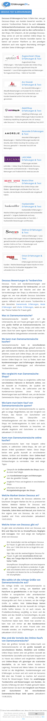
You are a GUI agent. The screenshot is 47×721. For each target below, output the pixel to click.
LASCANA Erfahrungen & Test (31, 158)
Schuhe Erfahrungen (25, 307)
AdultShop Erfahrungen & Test (31, 109)
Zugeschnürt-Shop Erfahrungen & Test (31, 57)
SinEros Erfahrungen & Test (32, 231)
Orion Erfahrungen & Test (32, 257)
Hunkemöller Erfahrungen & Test (31, 205)
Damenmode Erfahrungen (27, 304)
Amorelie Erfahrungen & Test (33, 132)
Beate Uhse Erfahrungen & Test (31, 182)
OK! (36, 714)
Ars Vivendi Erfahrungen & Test (31, 83)
